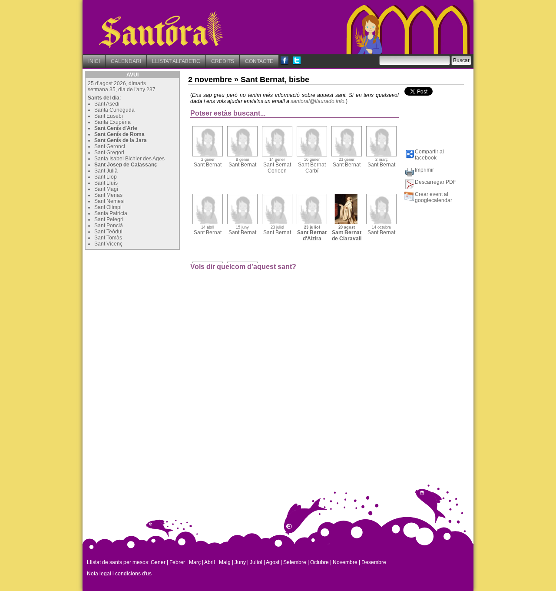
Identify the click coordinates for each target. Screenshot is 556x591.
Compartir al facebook (429, 155)
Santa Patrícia (110, 213)
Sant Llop (105, 177)
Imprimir (424, 170)
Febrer (177, 562)
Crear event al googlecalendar (433, 197)
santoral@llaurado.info (317, 101)
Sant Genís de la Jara (120, 140)
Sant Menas (108, 195)
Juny (240, 562)
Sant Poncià (108, 225)
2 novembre (210, 79)
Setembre (294, 562)
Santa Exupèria (112, 122)
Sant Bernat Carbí (312, 165)
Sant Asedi (106, 104)
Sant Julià (106, 171)
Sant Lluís (106, 183)
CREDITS (222, 61)
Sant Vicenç (108, 244)
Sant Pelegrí (108, 219)
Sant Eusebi (108, 116)
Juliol (256, 562)
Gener (158, 562)
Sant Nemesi (109, 201)
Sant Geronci (109, 146)
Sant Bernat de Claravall (346, 233)
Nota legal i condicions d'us (119, 574)
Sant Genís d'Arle (115, 128)
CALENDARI (126, 61)
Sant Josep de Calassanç (125, 165)
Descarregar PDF (435, 182)
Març (195, 562)
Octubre (319, 562)
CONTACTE (259, 61)
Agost (272, 562)
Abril (209, 562)
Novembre (345, 562)
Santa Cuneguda (114, 110)
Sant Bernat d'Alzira (312, 233)
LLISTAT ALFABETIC (176, 61)
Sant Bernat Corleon (277, 165)
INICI (94, 61)
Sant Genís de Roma (119, 134)
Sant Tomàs (108, 238)
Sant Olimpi (108, 207)
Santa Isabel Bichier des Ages (129, 159)
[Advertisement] (150, 306)
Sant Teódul (108, 232)
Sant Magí (106, 189)
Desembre (373, 562)
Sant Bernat (208, 162)
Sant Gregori (109, 152)
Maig (225, 562)
